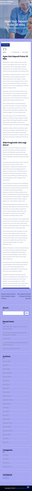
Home (5, 28)
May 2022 (6, 438)
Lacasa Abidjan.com (21, 488)
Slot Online (25, 52)
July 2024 (6, 380)
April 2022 (6, 442)
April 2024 (6, 388)
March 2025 (6, 369)
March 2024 (6, 392)
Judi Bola (5, 459)
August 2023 (6, 404)
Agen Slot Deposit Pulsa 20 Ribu (18, 28)
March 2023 (6, 419)
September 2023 (8, 400)
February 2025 (7, 373)
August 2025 (6, 361)
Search (5, 308)
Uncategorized (7, 466)
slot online (6, 478)
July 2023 (6, 407)
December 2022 (7, 423)
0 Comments (15, 52)
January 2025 (7, 377)
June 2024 (6, 384)
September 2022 (8, 430)
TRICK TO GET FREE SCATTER (11, 348)
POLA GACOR (6, 338)
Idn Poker (5, 455)
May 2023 (5, 415)
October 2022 (7, 427)
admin (4, 52)
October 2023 (7, 396)
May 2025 (5, 365)
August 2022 (7, 434)
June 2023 (6, 411)
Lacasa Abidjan (6, 1)
